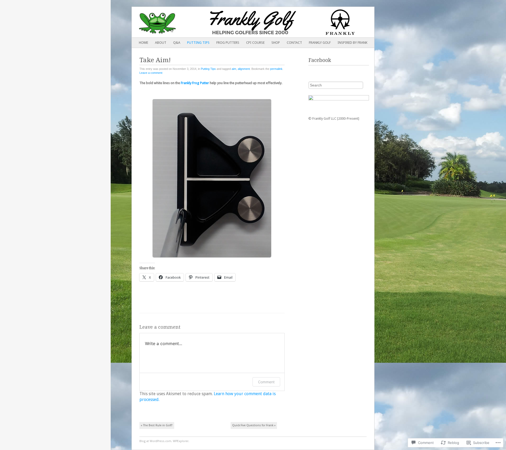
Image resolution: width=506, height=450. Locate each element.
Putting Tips (198, 43)
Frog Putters (227, 43)
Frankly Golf (320, 43)
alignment (244, 68)
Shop (275, 43)
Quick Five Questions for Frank (254, 425)
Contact (294, 43)
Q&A (176, 43)
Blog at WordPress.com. (155, 441)
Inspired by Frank (352, 43)
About (160, 43)
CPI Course (255, 43)
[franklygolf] (229, 22)
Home (143, 43)
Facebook (319, 60)
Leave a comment (150, 72)
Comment (266, 382)
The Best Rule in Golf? (157, 425)
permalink (276, 68)
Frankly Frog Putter (195, 83)
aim (234, 68)
